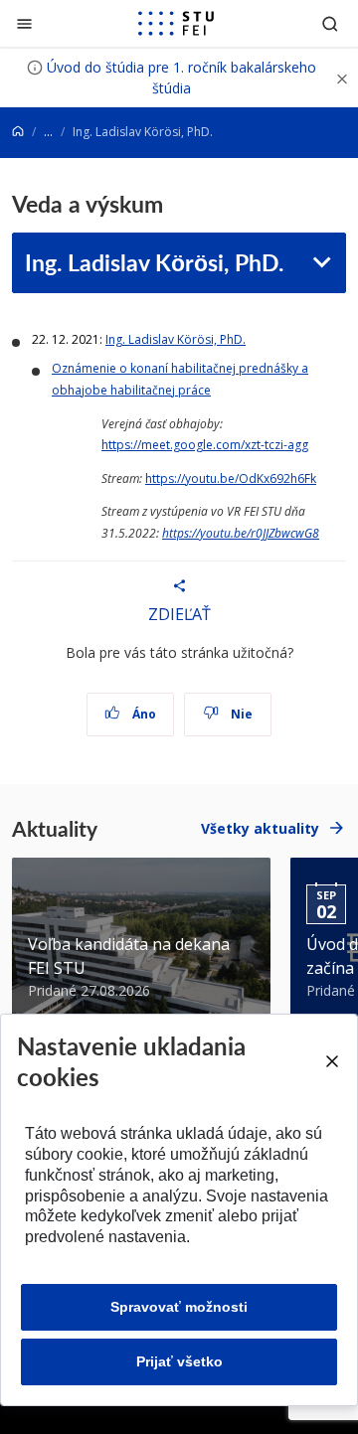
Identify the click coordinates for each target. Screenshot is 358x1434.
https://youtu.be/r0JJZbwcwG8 (240, 533)
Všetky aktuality (260, 828)
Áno (142, 714)
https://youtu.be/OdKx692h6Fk (230, 478)
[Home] (18, 131)
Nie (240, 714)
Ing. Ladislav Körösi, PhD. (154, 261)
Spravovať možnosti (179, 1307)
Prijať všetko (179, 1361)
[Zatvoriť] (24, 23)
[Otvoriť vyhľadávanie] (330, 23)
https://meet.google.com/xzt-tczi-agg (204, 444)
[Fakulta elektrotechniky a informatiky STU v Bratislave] (176, 24)
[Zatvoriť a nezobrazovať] (342, 78)
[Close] (331, 1061)
